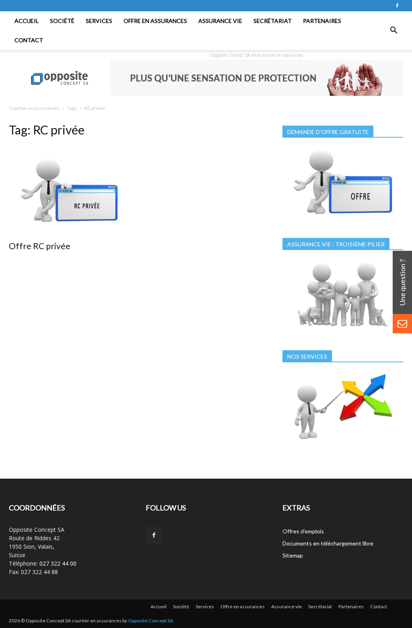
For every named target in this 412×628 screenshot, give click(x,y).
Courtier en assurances (34, 108)
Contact (28, 40)
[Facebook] (397, 5)
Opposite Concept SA (150, 621)
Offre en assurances (155, 20)
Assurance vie (220, 20)
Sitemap (292, 555)
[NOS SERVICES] (342, 443)
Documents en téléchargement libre (327, 543)
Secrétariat (272, 20)
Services (99, 20)
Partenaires (322, 20)
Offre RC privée (39, 246)
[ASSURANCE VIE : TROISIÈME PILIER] (342, 331)
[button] (393, 30)
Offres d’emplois (303, 531)
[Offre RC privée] (69, 190)
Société (62, 20)
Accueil (26, 20)
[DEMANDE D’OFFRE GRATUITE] (342, 218)
